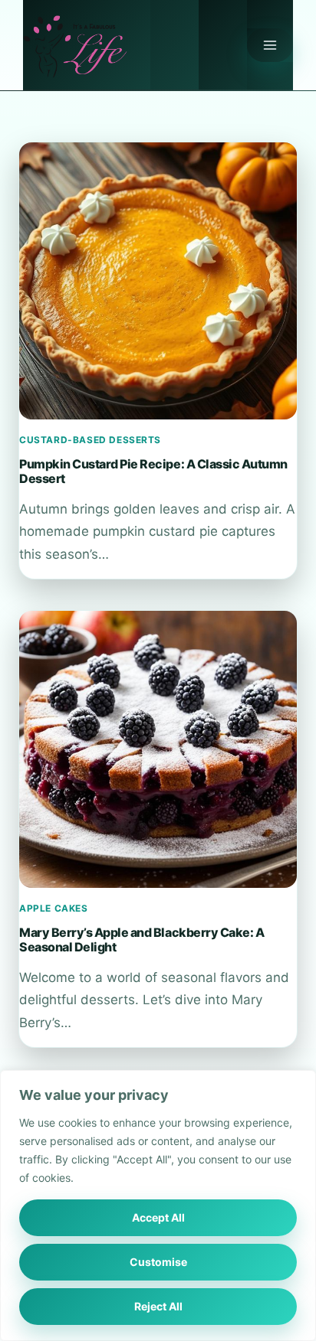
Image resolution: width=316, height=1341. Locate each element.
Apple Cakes (53, 908)
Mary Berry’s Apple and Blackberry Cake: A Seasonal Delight (141, 939)
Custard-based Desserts (90, 439)
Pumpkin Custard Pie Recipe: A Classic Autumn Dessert (153, 470)
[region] (158, 1205)
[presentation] (158, 280)
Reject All (158, 1306)
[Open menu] (270, 45)
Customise (158, 1261)
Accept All (158, 1217)
